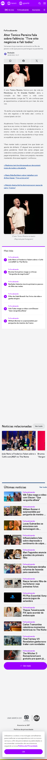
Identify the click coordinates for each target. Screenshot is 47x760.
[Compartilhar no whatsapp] (10, 61)
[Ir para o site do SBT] (37, 718)
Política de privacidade (23, 729)
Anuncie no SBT (23, 725)
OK (23, 751)
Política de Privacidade (27, 746)
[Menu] (44, 3)
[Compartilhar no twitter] (36, 61)
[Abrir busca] (39, 3)
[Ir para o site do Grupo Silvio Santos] (19, 718)
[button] (19, 447)
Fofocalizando (10, 30)
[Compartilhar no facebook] (23, 61)
